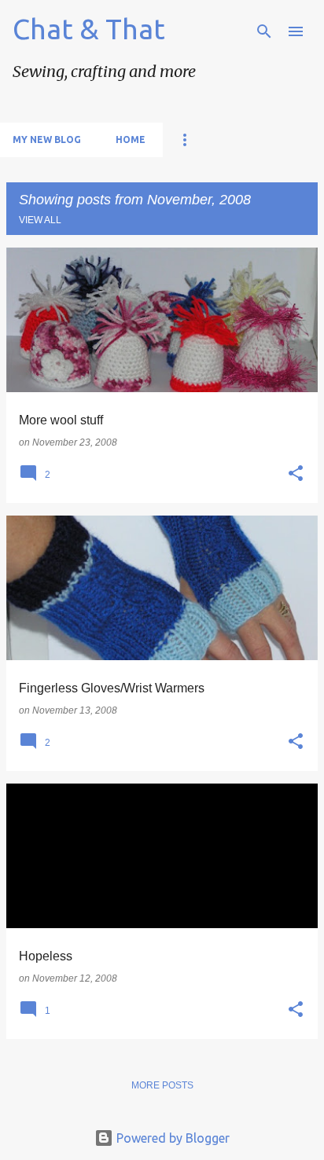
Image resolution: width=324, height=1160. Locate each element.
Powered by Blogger (171, 1138)
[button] (295, 474)
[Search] (264, 31)
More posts (162, 1085)
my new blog (47, 139)
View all (40, 220)
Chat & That (89, 29)
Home (130, 139)
